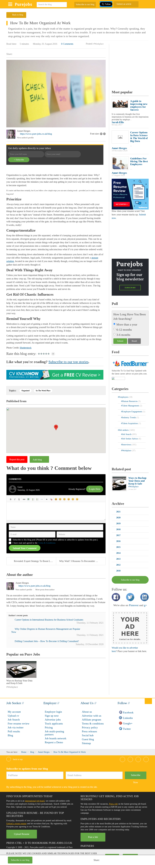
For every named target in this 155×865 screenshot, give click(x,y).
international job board (35, 801)
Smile (60, 499)
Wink (77, 499)
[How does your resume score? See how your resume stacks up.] (130, 194)
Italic (15, 499)
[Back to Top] (148, 701)
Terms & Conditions (46, 543)
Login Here (94, 489)
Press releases (89, 731)
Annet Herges (23, 131)
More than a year (126, 324)
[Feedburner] (118, 378)
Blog (10, 735)
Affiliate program (91, 719)
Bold (10, 499)
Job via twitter (15, 727)
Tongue (69, 499)
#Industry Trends (128, 417)
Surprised (64, 499)
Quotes (47, 499)
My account (14, 711)
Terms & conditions (93, 723)
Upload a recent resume (16, 823)
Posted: (89, 43)
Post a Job (93, 837)
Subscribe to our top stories (68, 362)
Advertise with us (91, 715)
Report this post (16, 459)
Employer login (53, 711)
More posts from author (44, 589)
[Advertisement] (69, 860)
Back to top (17, 759)
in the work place (43, 391)
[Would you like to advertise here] (130, 628)
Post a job (113, 804)
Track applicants (54, 723)
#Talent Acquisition (129, 423)
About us (87, 711)
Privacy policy (90, 727)
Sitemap (86, 743)
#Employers (123, 397)
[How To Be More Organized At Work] (56, 93)
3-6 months (123, 334)
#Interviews (126, 444)
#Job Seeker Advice (130, 439)
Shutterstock (25, 347)
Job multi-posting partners (54, 733)
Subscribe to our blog (85, 4)
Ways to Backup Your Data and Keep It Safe (19, 682)
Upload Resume (21, 834)
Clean (51, 499)
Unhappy (73, 499)
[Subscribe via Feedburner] (130, 363)
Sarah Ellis (118, 122)
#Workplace (98, 44)
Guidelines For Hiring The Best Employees (139, 161)
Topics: (12, 390)
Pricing (49, 727)
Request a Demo (54, 742)
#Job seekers (123, 430)
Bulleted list (33, 499)
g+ (145, 605)
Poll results (14, 731)
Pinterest (134, 605)
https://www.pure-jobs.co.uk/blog (36, 134)
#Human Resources (129, 401)
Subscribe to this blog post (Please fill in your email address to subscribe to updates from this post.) (55, 540)
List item (42, 499)
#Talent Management (130, 406)
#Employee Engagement (132, 411)
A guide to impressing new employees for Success (138, 105)
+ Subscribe (19, 160)
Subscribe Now (135, 776)
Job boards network (55, 738)
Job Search (14, 719)
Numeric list (37, 499)
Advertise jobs (53, 719)
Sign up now (52, 715)
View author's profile (25, 137)
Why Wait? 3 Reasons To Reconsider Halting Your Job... (82, 561)
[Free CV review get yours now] (54, 374)
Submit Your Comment (24, 548)
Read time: (11, 44)
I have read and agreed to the (34, 543)
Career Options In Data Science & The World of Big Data (139, 137)
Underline (19, 499)
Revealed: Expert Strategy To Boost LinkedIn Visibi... (35, 561)
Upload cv (13, 715)
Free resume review (18, 723)
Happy (56, 499)
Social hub (88, 735)
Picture (28, 499)
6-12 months (124, 329)
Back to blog (17, 15)
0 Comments (67, 44)
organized (25, 391)
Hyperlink (24, 499)
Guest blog (88, 739)
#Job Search (126, 434)
